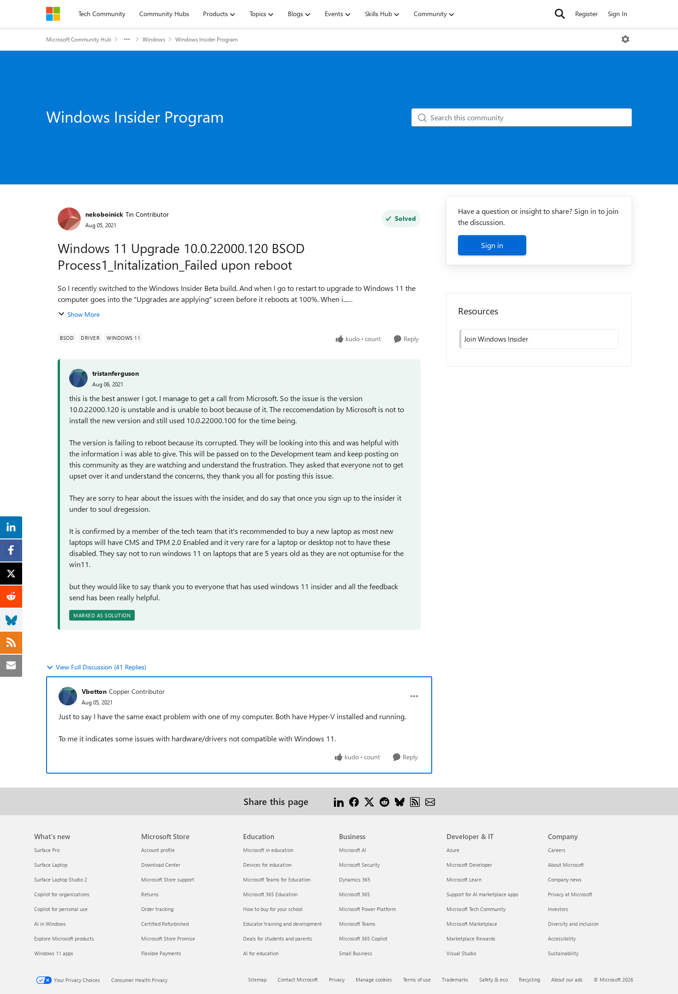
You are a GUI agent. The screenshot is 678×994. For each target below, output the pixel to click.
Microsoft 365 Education (270, 894)
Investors (558, 908)
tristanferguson (115, 373)
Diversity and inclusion (573, 923)
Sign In (617, 13)
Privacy (337, 979)
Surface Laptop (50, 864)
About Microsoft (566, 864)
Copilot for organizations (61, 894)
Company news (565, 879)
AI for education (261, 953)
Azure (452, 849)
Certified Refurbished (165, 923)
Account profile (158, 849)
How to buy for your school (273, 908)
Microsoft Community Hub (78, 39)
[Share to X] (369, 801)
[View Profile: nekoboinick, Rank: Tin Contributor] (69, 219)
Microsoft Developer (469, 864)
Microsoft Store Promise (168, 938)
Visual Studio (461, 953)
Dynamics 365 (354, 879)
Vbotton (94, 691)
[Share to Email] (430, 801)
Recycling (529, 979)
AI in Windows (50, 923)
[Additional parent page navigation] (126, 39)
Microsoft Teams (357, 923)
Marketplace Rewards (470, 938)
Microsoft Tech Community (476, 908)
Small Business (355, 953)
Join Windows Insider (496, 338)
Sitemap (257, 979)
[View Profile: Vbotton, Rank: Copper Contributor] (68, 696)
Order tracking (157, 908)
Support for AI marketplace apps (482, 894)
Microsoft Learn (464, 879)
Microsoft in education (268, 849)
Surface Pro (46, 849)
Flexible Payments (161, 953)
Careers (556, 849)
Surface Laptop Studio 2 (60, 879)
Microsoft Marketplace (471, 923)
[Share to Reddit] (384, 801)
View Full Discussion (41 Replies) (101, 667)
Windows (154, 39)
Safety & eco (493, 979)
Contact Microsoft (298, 979)
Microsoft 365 (354, 894)
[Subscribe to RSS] (415, 801)
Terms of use (417, 979)
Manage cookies (374, 979)
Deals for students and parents (277, 938)
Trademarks (455, 979)
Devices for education (267, 864)
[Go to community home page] (53, 14)
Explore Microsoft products (64, 938)
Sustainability (563, 953)
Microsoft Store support (167, 879)
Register (586, 13)
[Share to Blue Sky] (399, 801)
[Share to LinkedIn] (339, 801)
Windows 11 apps (53, 953)
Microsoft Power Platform (367, 908)
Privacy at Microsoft (570, 894)
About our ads (567, 979)
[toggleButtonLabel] (625, 39)
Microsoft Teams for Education (276, 879)
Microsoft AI (352, 849)
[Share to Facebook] (354, 801)
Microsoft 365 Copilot (363, 938)
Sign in (492, 245)
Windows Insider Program (206, 39)
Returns (150, 894)
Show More (83, 314)
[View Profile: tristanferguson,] (78, 378)
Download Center (160, 864)
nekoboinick (104, 214)
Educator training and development (282, 923)
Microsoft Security (359, 864)
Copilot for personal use (61, 908)
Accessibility (562, 938)
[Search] (559, 13)
